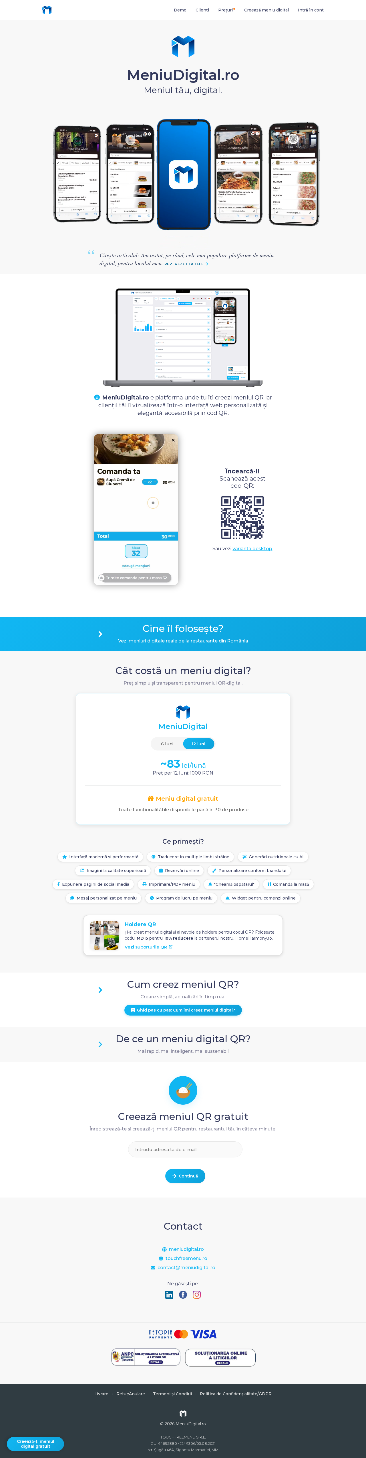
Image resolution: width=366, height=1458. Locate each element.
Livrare (101, 1393)
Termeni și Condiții (172, 1393)
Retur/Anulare (130, 1393)
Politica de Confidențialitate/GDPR (236, 1393)
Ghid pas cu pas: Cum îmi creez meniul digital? (186, 1010)
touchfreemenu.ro (186, 1258)
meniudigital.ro (186, 1249)
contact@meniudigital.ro (186, 1267)
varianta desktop (252, 548)
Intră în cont (311, 10)
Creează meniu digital (266, 10)
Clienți (202, 10)
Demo (180, 10)
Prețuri (225, 10)
